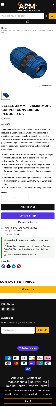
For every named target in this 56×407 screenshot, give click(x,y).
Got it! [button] (28, 401)
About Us (17, 377)
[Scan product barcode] (46, 16)
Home (4, 28)
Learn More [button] (44, 394)
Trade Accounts (16, 381)
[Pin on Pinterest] (19, 266)
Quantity (4, 192)
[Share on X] (9, 266)
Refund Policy (15, 385)
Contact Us (28, 289)
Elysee (7, 118)
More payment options (28, 222)
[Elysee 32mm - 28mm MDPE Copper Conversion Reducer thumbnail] (5, 95)
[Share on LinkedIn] (14, 266)
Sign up (42, 330)
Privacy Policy (37, 385)
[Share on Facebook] (3, 266)
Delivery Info (38, 381)
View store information (13, 234)
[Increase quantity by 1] (25, 198)
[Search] (52, 16)
